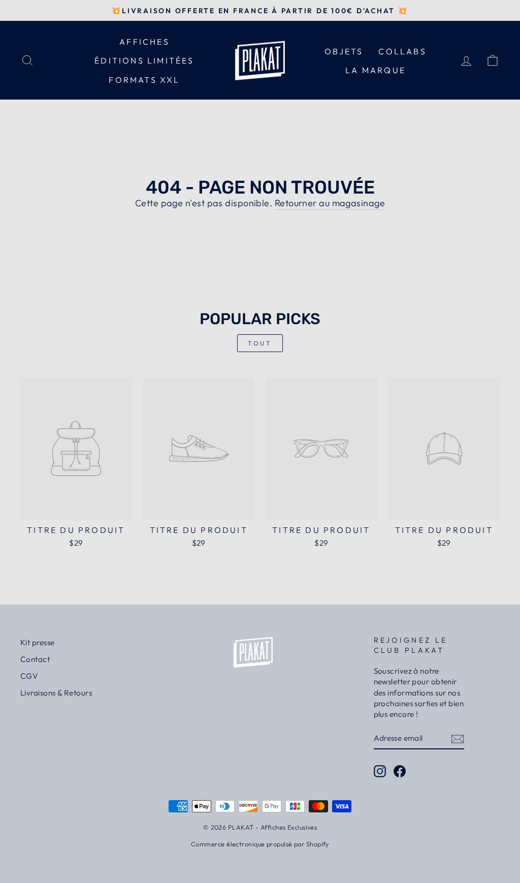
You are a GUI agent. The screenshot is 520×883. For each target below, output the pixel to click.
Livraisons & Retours (56, 693)
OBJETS (343, 51)
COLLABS (402, 51)
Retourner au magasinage (330, 203)
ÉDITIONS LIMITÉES (144, 60)
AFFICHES (144, 42)
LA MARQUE (375, 70)
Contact (35, 659)
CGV (29, 676)
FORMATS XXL (144, 80)
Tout (260, 343)
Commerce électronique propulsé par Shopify (260, 844)
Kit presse (37, 642)
